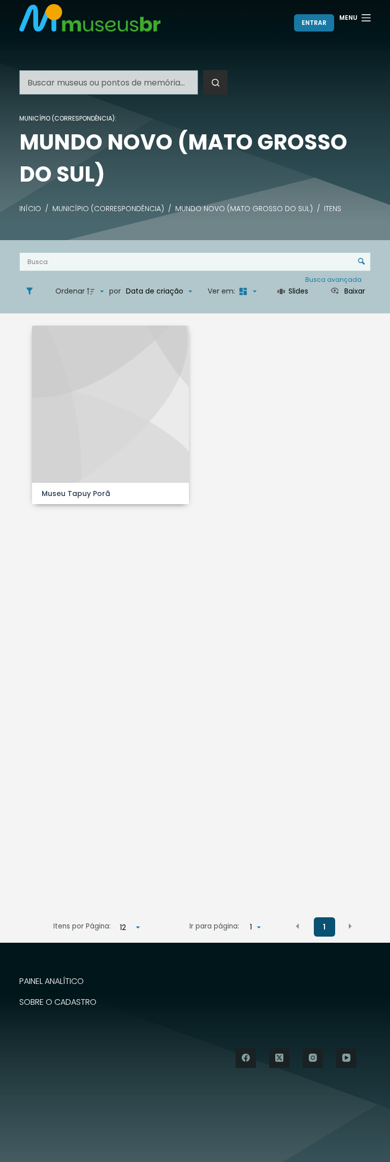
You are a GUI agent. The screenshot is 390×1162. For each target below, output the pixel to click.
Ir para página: (214, 926)
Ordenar (70, 291)
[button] (297, 926)
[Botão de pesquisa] (215, 82)
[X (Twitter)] (279, 1058)
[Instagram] (313, 1058)
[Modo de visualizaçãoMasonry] (247, 291)
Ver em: (222, 291)
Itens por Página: (82, 926)
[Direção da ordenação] (96, 291)
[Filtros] (32, 291)
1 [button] (324, 927)
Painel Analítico (51, 981)
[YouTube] (346, 1058)
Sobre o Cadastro (57, 1002)
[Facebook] (246, 1058)
